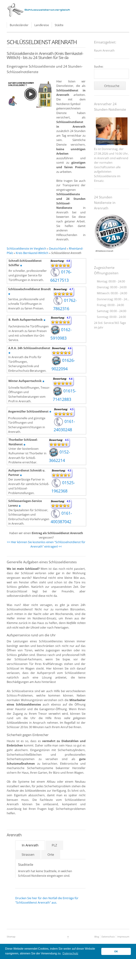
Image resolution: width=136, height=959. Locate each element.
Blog (96, 936)
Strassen (28, 854)
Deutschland (57, 248)
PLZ (54, 845)
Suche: (98, 66)
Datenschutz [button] (70, 953)
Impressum (123, 936)
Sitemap (11, 936)
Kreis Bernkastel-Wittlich (32, 253)
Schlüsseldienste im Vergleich (26, 248)
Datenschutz (108, 936)
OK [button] (116, 951)
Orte (50, 854)
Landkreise (41, 25)
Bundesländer (19, 25)
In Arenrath (30, 845)
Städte (59, 25)
